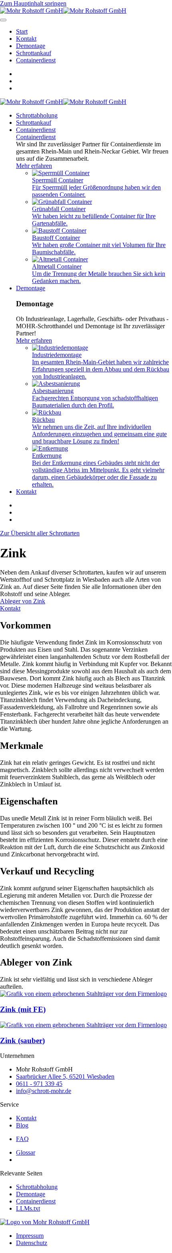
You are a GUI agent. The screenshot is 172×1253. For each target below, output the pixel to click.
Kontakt (26, 38)
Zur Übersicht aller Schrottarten (40, 533)
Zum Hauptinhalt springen (33, 3)
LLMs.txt (28, 1208)
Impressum (30, 1235)
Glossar (25, 1152)
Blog (22, 1125)
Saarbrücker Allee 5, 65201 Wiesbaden (65, 1076)
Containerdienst (36, 60)
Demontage (30, 45)
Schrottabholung (37, 115)
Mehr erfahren (34, 165)
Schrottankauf (33, 53)
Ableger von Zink (22, 601)
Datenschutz (31, 1242)
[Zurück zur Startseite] (63, 10)
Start (22, 31)
